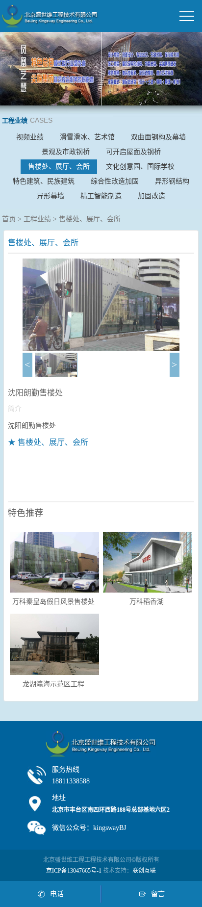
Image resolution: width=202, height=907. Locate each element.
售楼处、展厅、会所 (59, 166)
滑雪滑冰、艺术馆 (87, 137)
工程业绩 (37, 219)
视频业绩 (30, 137)
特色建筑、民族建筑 (44, 181)
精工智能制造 (101, 196)
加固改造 (151, 196)
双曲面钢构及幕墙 (158, 137)
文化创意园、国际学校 (140, 166)
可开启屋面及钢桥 (133, 151)
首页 (9, 219)
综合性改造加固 (115, 181)
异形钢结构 (172, 181)
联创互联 (144, 870)
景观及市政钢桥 (66, 151)
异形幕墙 (50, 196)
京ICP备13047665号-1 (73, 870)
